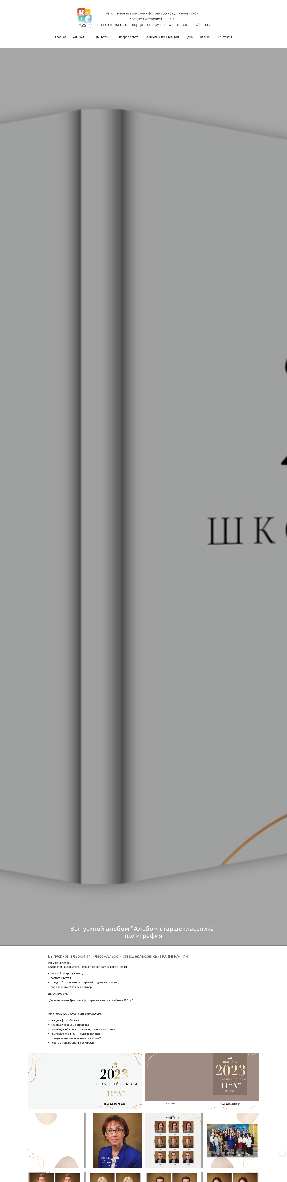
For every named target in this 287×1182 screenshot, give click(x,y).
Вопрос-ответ (128, 37)
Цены (189, 37)
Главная (60, 37)
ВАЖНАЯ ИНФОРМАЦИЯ (161, 37)
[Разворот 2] (202, 1140)
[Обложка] (85, 1081)
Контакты (225, 37)
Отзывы (205, 37)
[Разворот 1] (85, 1140)
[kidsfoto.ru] (143, 18)
